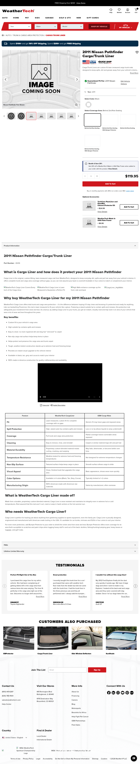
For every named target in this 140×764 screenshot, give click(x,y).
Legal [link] (38, 758)
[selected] (88, 104)
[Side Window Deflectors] (87, 638)
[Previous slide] (4, 116)
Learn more (130, 191)
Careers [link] (75, 700)
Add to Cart (110, 184)
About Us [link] (75, 691)
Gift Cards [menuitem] (93, 18)
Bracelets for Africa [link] (79, 712)
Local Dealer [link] (41, 736)
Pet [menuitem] (27, 18)
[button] (119, 11)
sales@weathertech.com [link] (11, 700)
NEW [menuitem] (79, 18)
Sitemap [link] (95, 758)
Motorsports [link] (76, 708)
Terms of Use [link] (15, 758)
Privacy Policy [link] (28, 758)
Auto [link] (8, 35)
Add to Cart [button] (129, 207)
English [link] (20, 737)
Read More (134, 73)
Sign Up (97, 670)
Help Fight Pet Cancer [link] (80, 716)
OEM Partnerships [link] (78, 720)
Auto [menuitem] (5, 18)
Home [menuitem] (16, 18)
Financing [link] (75, 696)
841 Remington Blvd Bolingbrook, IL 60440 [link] (45, 693)
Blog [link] (73, 704)
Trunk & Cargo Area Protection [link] (28, 35)
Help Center (6, 704)
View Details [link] (102, 211)
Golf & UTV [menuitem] (65, 18)
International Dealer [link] (44, 739)
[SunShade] (121, 638)
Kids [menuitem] (37, 18)
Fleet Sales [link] (76, 725)
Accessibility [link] (47, 758)
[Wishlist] (137, 52)
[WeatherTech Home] (18, 10)
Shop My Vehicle (99, 26)
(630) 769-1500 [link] (7, 696)
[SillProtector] (18, 638)
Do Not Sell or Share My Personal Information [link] (72, 758)
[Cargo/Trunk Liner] (53, 638)
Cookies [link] (104, 758)
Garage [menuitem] (49, 18)
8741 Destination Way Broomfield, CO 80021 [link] (45, 700)
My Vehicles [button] (124, 27)
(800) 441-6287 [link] (7, 691)
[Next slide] (78, 116)
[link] (2, 35)
